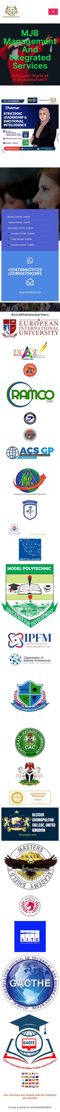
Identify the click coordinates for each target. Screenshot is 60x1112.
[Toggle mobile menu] (53, 12)
